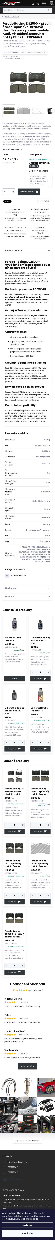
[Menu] (52, 3)
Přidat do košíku (27, 191)
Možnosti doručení (38, 171)
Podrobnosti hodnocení (37, 52)
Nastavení (27, 1225)
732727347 (13, 1167)
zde (38, 1218)
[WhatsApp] (17, 1179)
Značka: (11, 59)
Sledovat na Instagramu (30, 1141)
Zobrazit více (27, 1066)
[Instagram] (11, 1179)
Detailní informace (11, 150)
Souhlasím (27, 1233)
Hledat (49, 10)
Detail (14, 679)
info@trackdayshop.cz (18, 1162)
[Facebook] (5, 1179)
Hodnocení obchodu (27, 984)
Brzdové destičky (18, 575)
